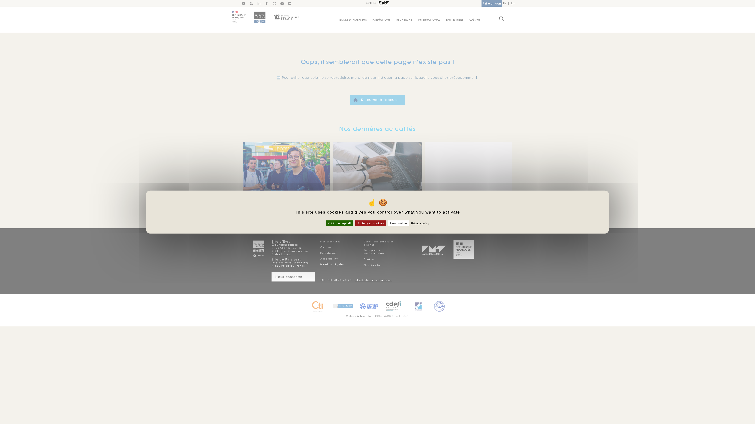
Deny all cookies (372, 223)
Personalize (398, 223)
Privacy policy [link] (420, 223)
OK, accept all (341, 223)
